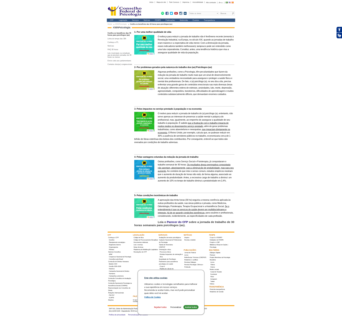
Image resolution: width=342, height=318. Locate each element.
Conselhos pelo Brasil (116, 259)
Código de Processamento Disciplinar (146, 240)
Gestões (111, 240)
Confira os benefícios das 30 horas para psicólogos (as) (119, 34)
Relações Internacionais (116, 293)
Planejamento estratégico (117, 242)
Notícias (147, 20)
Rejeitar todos (160, 307)
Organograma (113, 247)
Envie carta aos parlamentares (119, 61)
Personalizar (175, 307)
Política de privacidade (117, 315)
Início (151, 2)
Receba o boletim (190, 240)
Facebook (213, 274)
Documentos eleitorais (141, 242)
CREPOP (162, 247)
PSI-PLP (111, 295)
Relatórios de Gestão (217, 292)
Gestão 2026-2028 (115, 266)
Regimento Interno (115, 245)
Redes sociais (214, 269)
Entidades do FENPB (216, 240)
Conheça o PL (113, 42)
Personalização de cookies (138, 315)
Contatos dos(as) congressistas (120, 64)
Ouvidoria (136, 301)
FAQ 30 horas (113, 49)
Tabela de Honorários (166, 245)
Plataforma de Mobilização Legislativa (146, 249)
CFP (111, 20)
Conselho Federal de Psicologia (126, 11)
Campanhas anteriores (116, 276)
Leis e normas (138, 245)
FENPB (158, 20)
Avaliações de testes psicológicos (170, 237)
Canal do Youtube (216, 272)
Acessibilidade (198, 2)
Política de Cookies (152, 297)
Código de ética (139, 237)
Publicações (170, 20)
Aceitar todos (191, 307)
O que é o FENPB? (216, 237)
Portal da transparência (217, 289)
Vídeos (212, 264)
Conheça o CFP (113, 237)
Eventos (196, 20)
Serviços (135, 20)
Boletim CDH (113, 264)
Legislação (123, 20)
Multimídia (184, 20)
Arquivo (186, 237)
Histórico (112, 269)
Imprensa (185, 2)
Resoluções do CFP (140, 252)
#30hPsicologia (121, 24)
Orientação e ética (165, 249)
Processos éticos (165, 252)
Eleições (111, 300)
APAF (110, 254)
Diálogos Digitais (215, 252)
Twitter (212, 281)
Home (110, 24)
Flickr (212, 276)
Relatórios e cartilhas (191, 260)
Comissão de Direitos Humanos (118, 261)
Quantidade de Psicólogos (167, 259)
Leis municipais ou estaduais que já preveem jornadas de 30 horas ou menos (119, 55)
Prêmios (111, 249)
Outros (212, 267)
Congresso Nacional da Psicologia (120, 257)
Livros (186, 255)
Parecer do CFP (177, 221)
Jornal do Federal (190, 252)
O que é (162, 266)
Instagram (213, 279)
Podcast (212, 255)
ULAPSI (111, 297)
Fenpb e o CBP (215, 242)
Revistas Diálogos (190, 262)
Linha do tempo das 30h (117, 39)
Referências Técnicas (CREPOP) (195, 257)
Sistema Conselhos (114, 252)
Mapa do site (161, 2)
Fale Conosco (174, 2)
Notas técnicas (138, 247)
